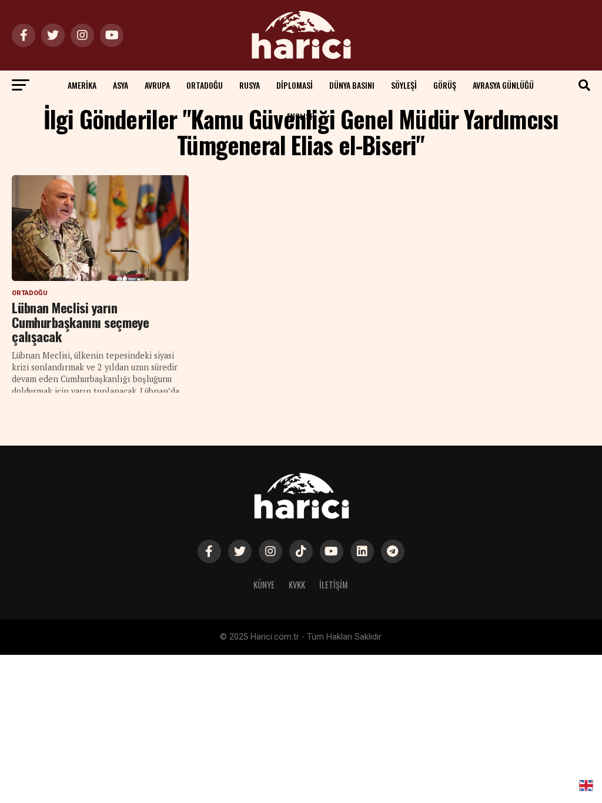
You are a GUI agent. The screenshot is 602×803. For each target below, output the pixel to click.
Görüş (444, 85)
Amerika (82, 85)
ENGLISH (301, 116)
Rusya (249, 85)
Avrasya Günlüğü (503, 85)
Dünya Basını (351, 85)
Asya (120, 85)
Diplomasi (294, 85)
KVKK (297, 584)
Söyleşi (404, 85)
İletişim (333, 584)
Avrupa (157, 85)
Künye (264, 584)
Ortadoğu (204, 85)
